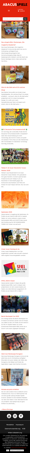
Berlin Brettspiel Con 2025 (10, 316)
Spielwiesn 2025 (6, 212)
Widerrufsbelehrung (15, 432)
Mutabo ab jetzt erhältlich (10, 389)
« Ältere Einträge (7, 409)
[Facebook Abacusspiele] (21, 416)
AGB (23, 428)
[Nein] (28, 443)
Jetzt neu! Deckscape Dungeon (12, 354)
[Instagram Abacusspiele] (15, 416)
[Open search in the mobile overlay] (15, 19)
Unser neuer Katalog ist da (10, 249)
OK (7, 450)
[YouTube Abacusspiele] (9, 416)
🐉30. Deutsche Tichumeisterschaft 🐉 (14, 129)
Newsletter (10, 424)
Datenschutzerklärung (12, 428)
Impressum (20, 424)
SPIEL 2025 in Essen (8, 281)
